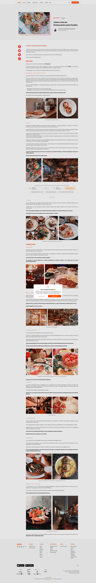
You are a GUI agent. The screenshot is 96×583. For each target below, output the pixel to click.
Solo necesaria (41, 296)
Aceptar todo (54, 296)
